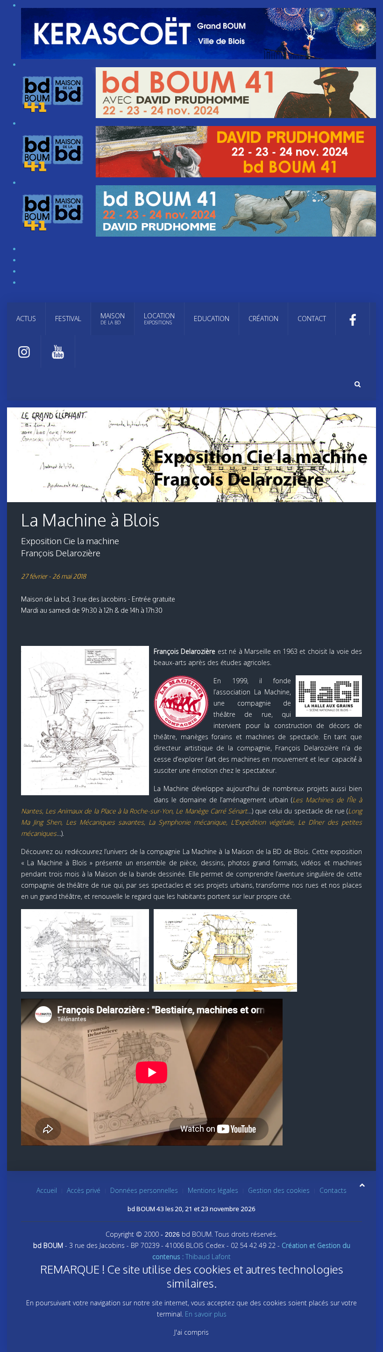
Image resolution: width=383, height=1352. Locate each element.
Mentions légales (213, 1190)
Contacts (333, 1190)
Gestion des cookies (279, 1190)
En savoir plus (206, 1314)
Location (159, 318)
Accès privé (83, 1190)
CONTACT (312, 318)
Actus (26, 318)
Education (211, 318)
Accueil (46, 1190)
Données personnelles (144, 1190)
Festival (68, 318)
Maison (112, 318)
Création (263, 318)
